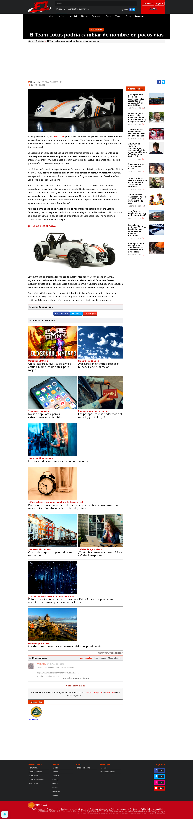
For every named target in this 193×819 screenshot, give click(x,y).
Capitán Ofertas (108, 772)
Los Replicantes (35, 772)
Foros (128, 16)
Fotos (108, 16)
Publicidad (145, 809)
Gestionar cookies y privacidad (73, 809)
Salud (55, 787)
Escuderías (96, 16)
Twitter (78, 313)
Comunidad (158, 809)
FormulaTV (33, 768)
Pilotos (84, 16)
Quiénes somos (38, 809)
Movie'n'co (33, 784)
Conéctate (48, 676)
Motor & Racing (83, 768)
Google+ (92, 313)
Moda (55, 772)
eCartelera (33, 776)
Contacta (133, 809)
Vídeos (118, 16)
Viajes (55, 795)
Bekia (55, 768)
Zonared (104, 768)
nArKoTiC (41, 664)
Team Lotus (58, 136)
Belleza (56, 776)
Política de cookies (118, 809)
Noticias (61, 16)
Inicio (51, 16)
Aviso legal (53, 809)
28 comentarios (38, 85)
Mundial (73, 16)
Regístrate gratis (94, 692)
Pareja (56, 780)
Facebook (62, 313)
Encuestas (139, 16)
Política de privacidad (98, 809)
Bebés (55, 784)
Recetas (56, 791)
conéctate (110, 692)
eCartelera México (36, 780)
